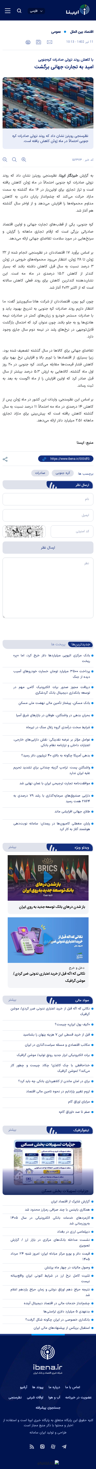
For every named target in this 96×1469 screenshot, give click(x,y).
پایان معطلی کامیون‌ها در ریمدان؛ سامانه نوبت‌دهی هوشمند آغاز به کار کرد (51, 826)
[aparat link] (53, 1446)
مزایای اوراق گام (79, 1101)
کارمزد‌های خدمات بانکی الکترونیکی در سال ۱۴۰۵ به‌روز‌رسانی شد (50, 1220)
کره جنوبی (63, 473)
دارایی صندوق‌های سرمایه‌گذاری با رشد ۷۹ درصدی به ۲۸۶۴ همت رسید (51, 798)
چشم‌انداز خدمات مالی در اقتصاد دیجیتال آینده (57, 1303)
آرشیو (23, 1387)
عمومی (56, 32)
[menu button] (8, 11)
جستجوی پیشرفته (48, 1407)
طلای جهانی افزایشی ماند (72, 811)
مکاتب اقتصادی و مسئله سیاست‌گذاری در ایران (57, 1045)
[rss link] (32, 1446)
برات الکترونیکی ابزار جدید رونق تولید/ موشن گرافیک (53, 1055)
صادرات (40, 473)
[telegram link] (64, 1446)
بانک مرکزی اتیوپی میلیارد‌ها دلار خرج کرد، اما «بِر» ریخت (51, 658)
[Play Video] (48, 878)
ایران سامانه (37, 1432)
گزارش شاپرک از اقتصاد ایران (70, 1201)
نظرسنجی (15, 1397)
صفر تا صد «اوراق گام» (74, 1112)
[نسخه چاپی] (28, 42)
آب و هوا (54, 1397)
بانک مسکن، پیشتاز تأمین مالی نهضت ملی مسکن (54, 703)
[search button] (19, 11)
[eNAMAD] (48, 1463)
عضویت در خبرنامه (78, 1397)
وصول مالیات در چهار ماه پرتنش (67, 1267)
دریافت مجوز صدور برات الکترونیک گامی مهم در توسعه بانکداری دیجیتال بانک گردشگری (51, 690)
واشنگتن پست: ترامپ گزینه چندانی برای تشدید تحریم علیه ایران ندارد (51, 770)
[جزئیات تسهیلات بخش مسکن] (48, 1167)
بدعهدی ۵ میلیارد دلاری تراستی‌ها (67, 1311)
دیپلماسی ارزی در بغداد (73, 1231)
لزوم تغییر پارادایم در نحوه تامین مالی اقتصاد (58, 1091)
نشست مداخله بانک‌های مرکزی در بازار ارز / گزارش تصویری (50, 1242)
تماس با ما (72, 1387)
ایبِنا (63, 175)
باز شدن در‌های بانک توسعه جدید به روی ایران (52, 907)
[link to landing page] (65, 10)
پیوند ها (38, 1387)
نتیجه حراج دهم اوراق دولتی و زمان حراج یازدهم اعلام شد (50, 1292)
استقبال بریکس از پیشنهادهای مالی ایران (62, 1328)
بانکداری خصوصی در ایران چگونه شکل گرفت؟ (57, 1319)
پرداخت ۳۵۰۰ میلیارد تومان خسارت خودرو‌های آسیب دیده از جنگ (51, 674)
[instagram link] (42, 1446)
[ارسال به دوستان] (49, 42)
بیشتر (9, 847)
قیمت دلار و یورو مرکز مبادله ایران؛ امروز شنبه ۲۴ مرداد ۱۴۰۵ (50, 1256)
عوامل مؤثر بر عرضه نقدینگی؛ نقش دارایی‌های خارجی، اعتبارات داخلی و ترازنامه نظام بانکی (51, 742)
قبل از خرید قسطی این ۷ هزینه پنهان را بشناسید (56, 1034)
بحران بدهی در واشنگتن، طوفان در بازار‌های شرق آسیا (53, 715)
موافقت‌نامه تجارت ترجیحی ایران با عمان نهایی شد (54, 783)
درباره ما (54, 1387)
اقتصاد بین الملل (81, 32)
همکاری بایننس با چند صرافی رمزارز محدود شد (57, 1209)
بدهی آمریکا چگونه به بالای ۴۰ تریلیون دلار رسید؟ (55, 755)
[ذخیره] (38, 42)
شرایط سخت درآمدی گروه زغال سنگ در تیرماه (58, 727)
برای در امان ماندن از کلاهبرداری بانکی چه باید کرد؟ (54, 1081)
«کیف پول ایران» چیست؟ (72, 1024)
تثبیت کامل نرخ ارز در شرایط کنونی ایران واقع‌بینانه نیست (50, 1278)
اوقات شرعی (35, 1397)
